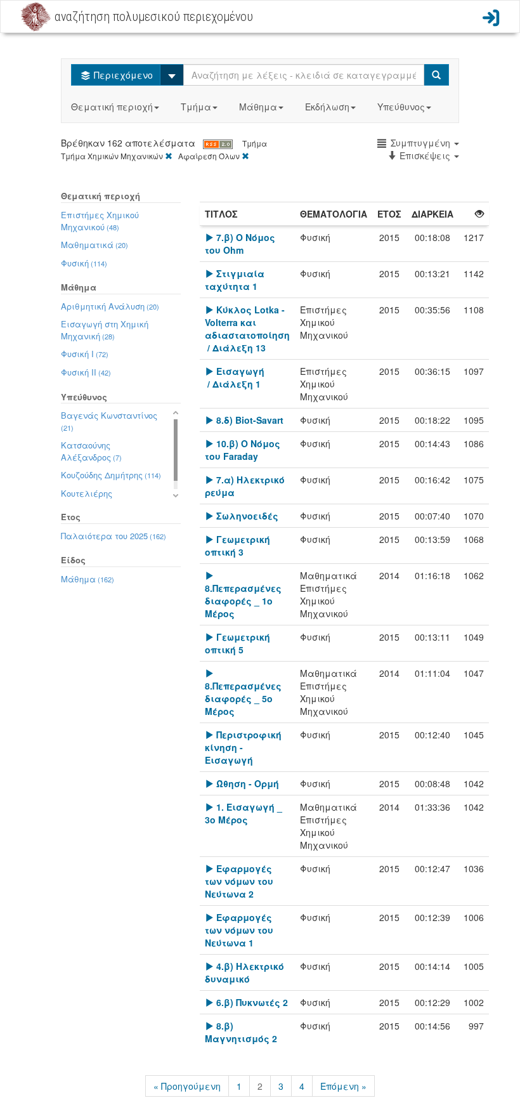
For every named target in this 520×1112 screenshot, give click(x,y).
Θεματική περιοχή (112, 106)
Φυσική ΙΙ (86, 372)
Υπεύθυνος (401, 106)
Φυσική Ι (84, 354)
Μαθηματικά (94, 245)
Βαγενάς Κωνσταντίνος (109, 421)
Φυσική (84, 263)
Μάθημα (258, 106)
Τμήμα (196, 106)
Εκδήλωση (327, 106)
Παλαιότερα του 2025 (113, 536)
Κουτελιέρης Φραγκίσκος (92, 499)
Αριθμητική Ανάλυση (110, 306)
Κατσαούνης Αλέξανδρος (91, 451)
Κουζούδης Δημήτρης (111, 475)
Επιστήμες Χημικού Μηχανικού (100, 221)
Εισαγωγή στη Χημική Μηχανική (104, 330)
